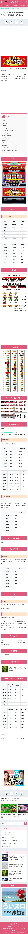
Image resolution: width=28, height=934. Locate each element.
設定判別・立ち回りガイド (19, 5)
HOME (15, 924)
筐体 (4, 120)
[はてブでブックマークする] (16, 22)
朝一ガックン (6, 142)
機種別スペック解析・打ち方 (6, 5)
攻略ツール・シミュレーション (9, 840)
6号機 (7, 800)
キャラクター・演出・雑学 (8, 832)
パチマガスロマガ (8, 432)
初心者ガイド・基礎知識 (8, 837)
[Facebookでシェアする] (11, 22)
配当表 (4, 125)
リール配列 (5, 128)
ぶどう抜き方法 (6, 147)
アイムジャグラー (14, 800)
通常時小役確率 (6, 133)
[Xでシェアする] (6, 22)
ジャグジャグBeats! (15, 2)
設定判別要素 (6, 138)
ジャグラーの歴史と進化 (8, 834)
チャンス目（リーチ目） (8, 130)
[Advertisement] (14, 41)
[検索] (25, 823)
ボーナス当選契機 (7, 135)
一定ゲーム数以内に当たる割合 (10, 150)
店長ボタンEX (14, 930)
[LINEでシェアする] (21, 22)
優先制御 (5, 145)
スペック (5, 123)
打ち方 (4, 140)
